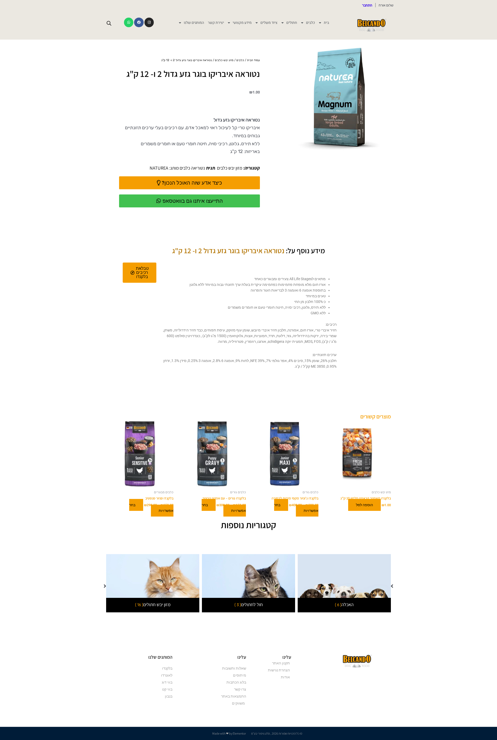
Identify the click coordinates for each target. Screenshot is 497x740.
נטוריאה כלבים (192, 168)
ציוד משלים (268, 22)
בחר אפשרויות (296, 508)
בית (326, 22)
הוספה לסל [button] (364, 505)
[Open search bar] (109, 23)
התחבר (367, 5)
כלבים (310, 22)
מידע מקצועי (242, 22)
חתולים (291, 22)
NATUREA (159, 168)
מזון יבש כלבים (224, 60)
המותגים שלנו (194, 22)
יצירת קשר (216, 22)
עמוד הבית (253, 60)
